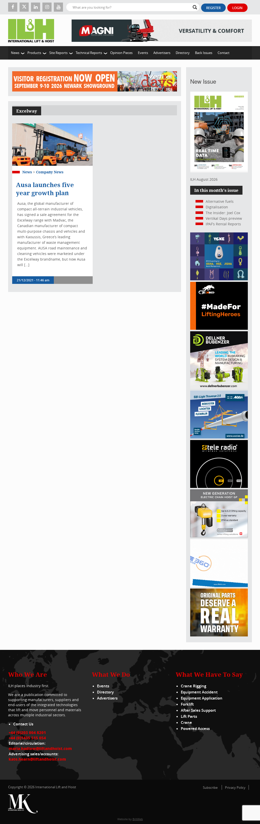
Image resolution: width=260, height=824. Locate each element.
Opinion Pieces (121, 52)
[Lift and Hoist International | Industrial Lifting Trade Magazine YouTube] (58, 7)
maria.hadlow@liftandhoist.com (40, 748)
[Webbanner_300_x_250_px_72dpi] (219, 486)
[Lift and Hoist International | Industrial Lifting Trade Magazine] (33, 30)
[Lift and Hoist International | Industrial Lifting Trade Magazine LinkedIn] (35, 7)
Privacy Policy (235, 787)
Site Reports (58, 52)
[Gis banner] (219, 536)
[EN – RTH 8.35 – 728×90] (162, 30)
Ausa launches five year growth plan (45, 189)
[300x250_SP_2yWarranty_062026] (219, 635)
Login (237, 8)
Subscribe (210, 787)
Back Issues (203, 52)
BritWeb (138, 819)
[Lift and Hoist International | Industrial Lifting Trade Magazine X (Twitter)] (24, 7)
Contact (224, 52)
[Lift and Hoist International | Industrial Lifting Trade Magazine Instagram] (47, 7)
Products (34, 52)
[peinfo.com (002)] (219, 585)
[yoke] (219, 279)
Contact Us (23, 724)
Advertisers (161, 52)
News (15, 52)
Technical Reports (89, 52)
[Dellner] (219, 387)
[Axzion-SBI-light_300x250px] (219, 437)
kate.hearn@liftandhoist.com (37, 759)
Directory (183, 52)
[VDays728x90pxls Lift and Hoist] (94, 81)
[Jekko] (219, 328)
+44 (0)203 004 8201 (27, 732)
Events (143, 52)
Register (213, 8)
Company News (49, 172)
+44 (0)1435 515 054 (27, 738)
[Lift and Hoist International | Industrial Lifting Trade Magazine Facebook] (12, 7)
